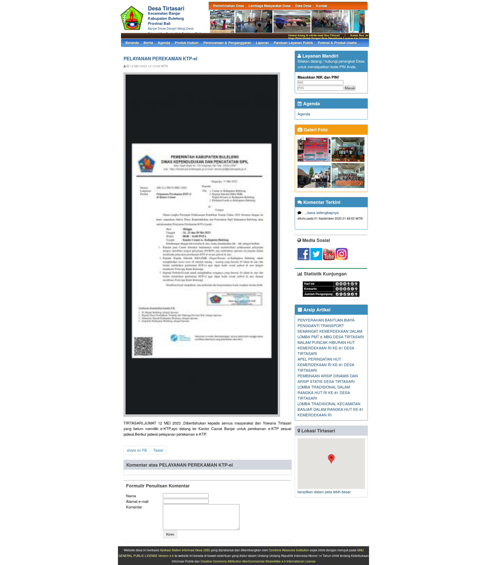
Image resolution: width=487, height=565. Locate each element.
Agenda (164, 42)
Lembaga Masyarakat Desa (269, 5)
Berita (148, 42)
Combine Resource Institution (289, 550)
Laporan (262, 42)
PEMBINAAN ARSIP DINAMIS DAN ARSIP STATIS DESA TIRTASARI (328, 378)
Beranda (132, 42)
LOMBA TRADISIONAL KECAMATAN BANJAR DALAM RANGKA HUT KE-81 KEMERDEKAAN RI (330, 409)
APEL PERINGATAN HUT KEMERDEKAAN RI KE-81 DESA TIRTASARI (326, 364)
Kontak (321, 5)
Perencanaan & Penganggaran (227, 42)
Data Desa (303, 5)
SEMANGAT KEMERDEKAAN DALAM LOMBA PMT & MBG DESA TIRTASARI (331, 333)
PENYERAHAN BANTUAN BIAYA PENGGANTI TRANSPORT (326, 322)
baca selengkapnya (323, 212)
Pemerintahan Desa (228, 5)
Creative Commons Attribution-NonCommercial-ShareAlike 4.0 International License (258, 561)
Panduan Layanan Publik (293, 42)
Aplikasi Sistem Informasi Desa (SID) (185, 550)
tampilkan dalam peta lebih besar (324, 491)
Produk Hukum (187, 42)
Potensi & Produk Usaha (337, 42)
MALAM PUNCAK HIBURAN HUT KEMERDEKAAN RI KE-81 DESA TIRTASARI (326, 348)
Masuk (350, 88)
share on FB (137, 450)
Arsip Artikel (316, 309)
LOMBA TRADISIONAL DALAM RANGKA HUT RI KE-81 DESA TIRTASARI (324, 392)
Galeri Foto (315, 129)
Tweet (158, 450)
